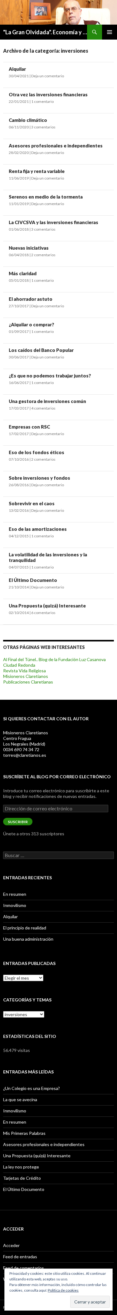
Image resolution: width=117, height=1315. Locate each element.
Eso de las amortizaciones (38, 529)
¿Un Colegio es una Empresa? (31, 1088)
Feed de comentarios (23, 1267)
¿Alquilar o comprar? (31, 324)
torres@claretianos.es (24, 755)
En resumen (14, 894)
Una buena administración (28, 939)
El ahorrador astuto (30, 299)
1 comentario (42, 101)
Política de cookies (63, 1290)
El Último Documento (33, 580)
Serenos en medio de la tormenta (46, 196)
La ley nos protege (21, 1166)
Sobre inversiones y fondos (39, 478)
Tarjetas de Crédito (22, 1178)
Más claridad (23, 273)
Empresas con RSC (29, 427)
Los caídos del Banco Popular (41, 350)
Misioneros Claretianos (25, 676)
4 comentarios (43, 408)
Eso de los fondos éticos (36, 452)
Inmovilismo (14, 905)
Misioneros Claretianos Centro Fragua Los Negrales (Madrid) (25, 738)
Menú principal (109, 32)
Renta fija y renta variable (37, 171)
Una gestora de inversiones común (47, 401)
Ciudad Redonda (19, 665)
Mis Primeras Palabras (24, 1133)
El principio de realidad (24, 927)
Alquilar (17, 69)
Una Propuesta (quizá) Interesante (47, 605)
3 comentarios (43, 127)
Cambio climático (28, 120)
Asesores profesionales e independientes (56, 145)
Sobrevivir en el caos (32, 503)
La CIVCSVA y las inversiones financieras (53, 222)
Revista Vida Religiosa (24, 670)
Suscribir (18, 821)
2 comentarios (43, 254)
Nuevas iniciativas (29, 248)
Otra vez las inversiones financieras (48, 94)
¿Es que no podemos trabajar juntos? (50, 375)
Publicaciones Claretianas (28, 681)
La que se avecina (20, 1099)
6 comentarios (43, 612)
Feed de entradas (20, 1256)
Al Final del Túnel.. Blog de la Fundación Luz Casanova (54, 659)
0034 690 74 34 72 (21, 749)
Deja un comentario (47, 76)
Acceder (11, 1245)
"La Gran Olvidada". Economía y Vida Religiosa (45, 32)
